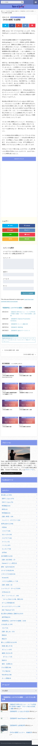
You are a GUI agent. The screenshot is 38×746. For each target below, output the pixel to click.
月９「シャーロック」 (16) (10, 595)
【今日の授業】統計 (28, 354)
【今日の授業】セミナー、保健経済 (20, 732)
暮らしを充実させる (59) (9, 642)
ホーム (3, 11)
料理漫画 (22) (6, 513)
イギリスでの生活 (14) (8, 574)
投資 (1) (4, 660)
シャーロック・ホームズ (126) (10, 588)
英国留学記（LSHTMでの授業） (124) (14, 621)
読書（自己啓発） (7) (8, 559)
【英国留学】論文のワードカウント (20, 330)
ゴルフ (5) (5, 628)
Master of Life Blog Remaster (15, 743)
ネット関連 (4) (6, 678)
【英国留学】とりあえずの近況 (19, 711)
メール (6, 279)
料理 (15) (4, 509)
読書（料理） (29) (7, 516)
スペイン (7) (5, 541)
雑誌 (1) (4, 638)
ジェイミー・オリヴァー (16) (11, 520)
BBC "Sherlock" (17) (8, 610)
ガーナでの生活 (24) (7, 570)
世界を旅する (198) (7, 523)
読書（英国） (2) (7, 585)
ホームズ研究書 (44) (8, 603)
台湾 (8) (4, 552)
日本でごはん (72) (7, 502)
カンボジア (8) (6, 549)
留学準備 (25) (6, 617)
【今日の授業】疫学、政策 (11, 350)
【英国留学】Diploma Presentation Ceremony (20, 319)
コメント (6, 258)
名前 (5, 272)
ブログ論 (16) (6, 671)
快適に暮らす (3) (7, 646)
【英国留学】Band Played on (18, 718)
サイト (5, 286)
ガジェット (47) (7, 649)
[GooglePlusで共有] (19, 25)
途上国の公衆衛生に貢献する (13, 11)
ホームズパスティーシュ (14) (11, 606)
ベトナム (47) (6, 545)
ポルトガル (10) (7, 534)
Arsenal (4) (5, 577)
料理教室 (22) (6, 506)
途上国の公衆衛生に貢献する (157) (12, 613)
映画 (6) (4, 635)
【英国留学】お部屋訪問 (17, 725)
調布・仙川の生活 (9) (7, 567)
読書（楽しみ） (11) (8, 631)
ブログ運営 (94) (6, 667)
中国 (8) (4, 527)
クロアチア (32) (7, 538)
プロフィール (29, 469)
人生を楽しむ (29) (6, 624)
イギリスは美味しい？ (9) (10, 581)
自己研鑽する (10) (6, 556)
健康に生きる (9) (7, 653)
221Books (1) (6, 592)
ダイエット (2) (7, 656)
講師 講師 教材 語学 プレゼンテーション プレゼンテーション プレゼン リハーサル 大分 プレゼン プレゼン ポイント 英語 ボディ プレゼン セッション (19, 340)
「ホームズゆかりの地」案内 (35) (12, 599)
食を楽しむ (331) (6, 495)
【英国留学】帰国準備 (16, 327)
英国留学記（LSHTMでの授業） (27, 11)
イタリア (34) (6, 531)
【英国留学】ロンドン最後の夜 (19, 324)
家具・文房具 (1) (7, 664)
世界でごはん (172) (8, 498)
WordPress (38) (6, 674)
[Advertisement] (19, 175)
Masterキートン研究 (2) (9, 563)
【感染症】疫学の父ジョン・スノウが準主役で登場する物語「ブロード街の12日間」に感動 (22, 313)
